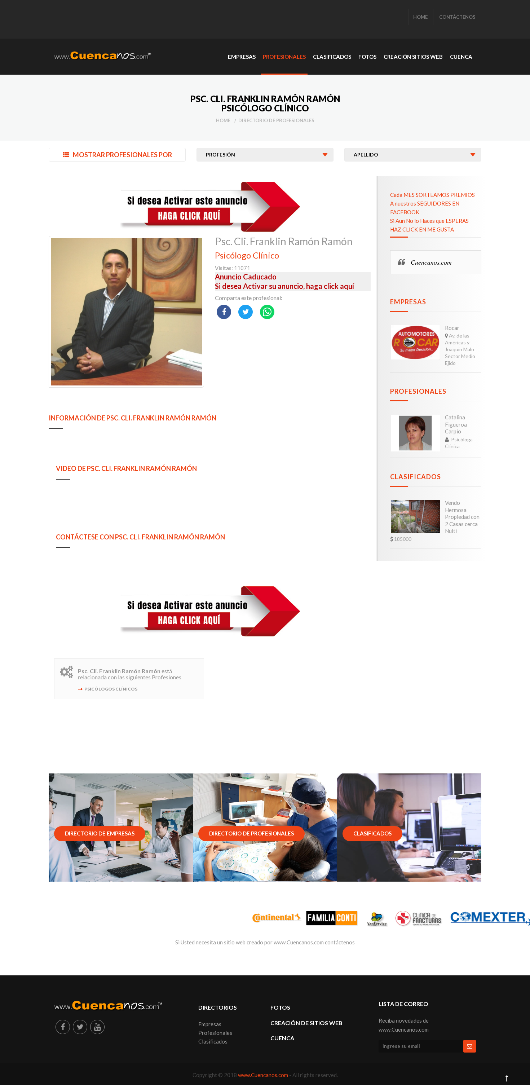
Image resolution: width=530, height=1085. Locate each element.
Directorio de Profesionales (276, 120)
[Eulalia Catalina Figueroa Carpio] (415, 433)
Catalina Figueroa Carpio (456, 424)
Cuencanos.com (431, 262)
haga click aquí (330, 286)
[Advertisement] (185, 20)
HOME (420, 17)
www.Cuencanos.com (263, 1075)
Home (223, 120)
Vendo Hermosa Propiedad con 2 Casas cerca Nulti (462, 516)
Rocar (452, 328)
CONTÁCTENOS (457, 17)
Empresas (408, 302)
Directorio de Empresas (99, 833)
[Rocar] (415, 342)
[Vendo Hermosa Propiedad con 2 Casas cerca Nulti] (415, 516)
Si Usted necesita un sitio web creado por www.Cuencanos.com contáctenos (265, 942)
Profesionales (418, 391)
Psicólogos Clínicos (110, 689)
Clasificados (415, 477)
